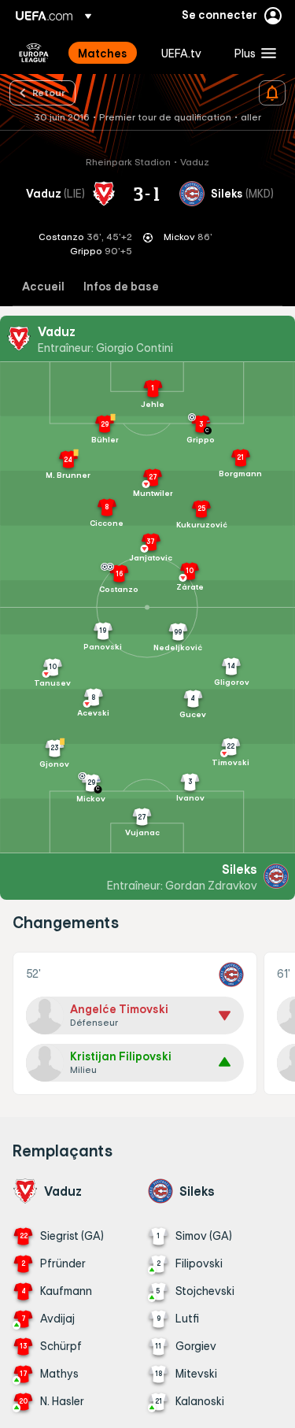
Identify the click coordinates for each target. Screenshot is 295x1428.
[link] (103, 53)
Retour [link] (48, 92)
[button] (251, 53)
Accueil (43, 287)
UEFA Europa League (34, 52)
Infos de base (121, 287)
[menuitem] (106, 53)
